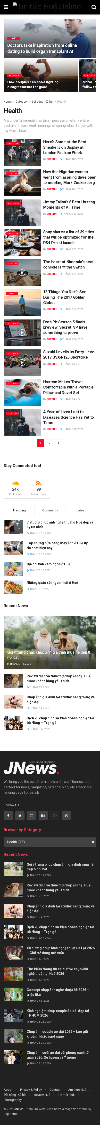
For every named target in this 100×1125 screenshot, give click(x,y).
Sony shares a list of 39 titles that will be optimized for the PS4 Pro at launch (68, 237)
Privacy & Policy (31, 1089)
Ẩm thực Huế (77, 1089)
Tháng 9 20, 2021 (72, 339)
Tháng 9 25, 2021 (72, 249)
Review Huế (42, 1095)
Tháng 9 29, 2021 (72, 213)
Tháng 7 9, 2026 (39, 687)
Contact (55, 1089)
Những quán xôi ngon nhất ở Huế (52, 583)
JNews (19, 1109)
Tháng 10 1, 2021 (72, 189)
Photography (13, 1100)
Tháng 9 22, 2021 (72, 309)
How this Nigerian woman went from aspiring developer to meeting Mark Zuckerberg (69, 177)
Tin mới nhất (66, 1095)
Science (14, 75)
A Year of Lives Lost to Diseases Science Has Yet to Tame (68, 417)
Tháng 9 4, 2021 (72, 399)
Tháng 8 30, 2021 (72, 429)
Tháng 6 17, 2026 (39, 729)
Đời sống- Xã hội (42, 101)
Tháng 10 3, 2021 (72, 159)
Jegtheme (10, 1114)
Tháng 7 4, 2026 (39, 708)
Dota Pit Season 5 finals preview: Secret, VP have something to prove (65, 327)
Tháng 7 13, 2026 (20, 664)
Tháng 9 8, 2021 (72, 364)
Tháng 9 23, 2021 (72, 274)
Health (14, 38)
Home (8, 101)
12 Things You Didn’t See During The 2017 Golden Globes (64, 297)
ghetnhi (52, 159)
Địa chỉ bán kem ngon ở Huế (48, 564)
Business (14, 203)
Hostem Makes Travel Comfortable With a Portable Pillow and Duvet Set (68, 387)
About (8, 1089)
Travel (12, 293)
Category (22, 101)
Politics (89, 75)
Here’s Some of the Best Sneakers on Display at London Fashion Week (64, 147)
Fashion (13, 143)
